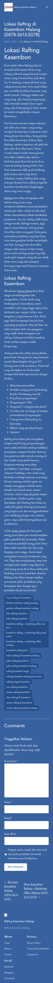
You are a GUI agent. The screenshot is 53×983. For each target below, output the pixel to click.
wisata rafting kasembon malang (21, 708)
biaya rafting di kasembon (18, 597)
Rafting (8, 198)
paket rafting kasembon (17, 660)
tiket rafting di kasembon (18, 697)
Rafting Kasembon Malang (25, 7)
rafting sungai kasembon (18, 681)
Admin (26, 41)
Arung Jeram (24, 291)
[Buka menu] (47, 7)
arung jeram (18, 531)
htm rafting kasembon (17, 613)
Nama (8, 802)
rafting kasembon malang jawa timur (24, 676)
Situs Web (10, 834)
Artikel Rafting (40, 41)
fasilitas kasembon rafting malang (22, 603)
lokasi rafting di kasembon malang (22, 655)
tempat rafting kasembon (18, 692)
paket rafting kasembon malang (21, 665)
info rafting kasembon (17, 618)
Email (8, 818)
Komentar (10, 761)
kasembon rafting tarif (17, 650)
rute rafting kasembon (16, 687)
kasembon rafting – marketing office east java (25, 625)
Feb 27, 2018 (10, 41)
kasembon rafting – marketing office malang (23, 643)
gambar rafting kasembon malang (22, 608)
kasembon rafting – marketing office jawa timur (26, 634)
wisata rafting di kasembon (19, 702)
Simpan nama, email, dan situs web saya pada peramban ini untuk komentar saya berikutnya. (27, 854)
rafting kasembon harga (17, 671)
